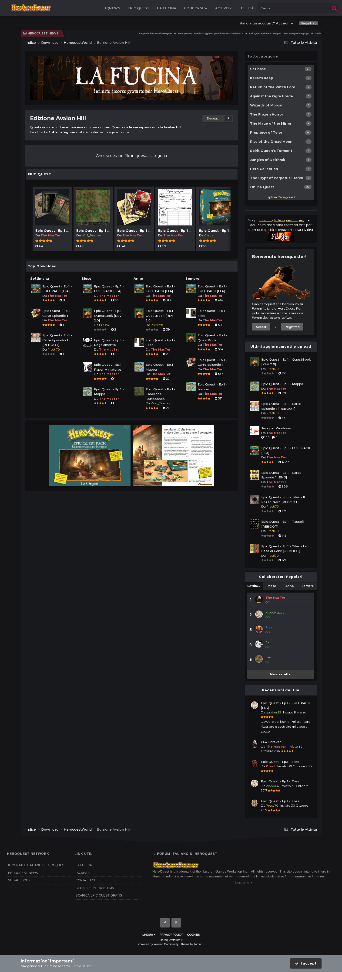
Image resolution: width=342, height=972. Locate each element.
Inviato (294, 712)
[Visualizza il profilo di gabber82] (254, 705)
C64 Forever (271, 742)
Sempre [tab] (308, 586)
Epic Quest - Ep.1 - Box (219, 231)
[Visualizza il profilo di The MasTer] (259, 599)
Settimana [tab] (255, 586)
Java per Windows (276, 428)
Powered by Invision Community (158, 944)
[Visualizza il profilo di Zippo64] (254, 783)
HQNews (112, 8)
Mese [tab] (272, 586)
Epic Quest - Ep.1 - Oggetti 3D (61, 231)
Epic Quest (138, 8)
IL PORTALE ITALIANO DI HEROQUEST (37, 865)
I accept (307, 963)
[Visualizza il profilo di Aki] (259, 644)
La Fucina (166, 8)
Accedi (261, 327)
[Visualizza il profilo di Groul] (254, 764)
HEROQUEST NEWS (23, 873)
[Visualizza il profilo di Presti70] (254, 803)
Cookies (193, 934)
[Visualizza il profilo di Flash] (259, 629)
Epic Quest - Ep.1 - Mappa (282, 384)
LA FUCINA (84, 865)
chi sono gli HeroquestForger (281, 220)
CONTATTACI (85, 880)
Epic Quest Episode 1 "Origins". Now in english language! (261, 33)
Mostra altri (281, 674)
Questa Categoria (312, 8)
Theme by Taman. (192, 944)
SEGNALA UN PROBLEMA (95, 888)
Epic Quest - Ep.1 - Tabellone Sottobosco (160, 394)
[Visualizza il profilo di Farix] (259, 659)
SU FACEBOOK (19, 880)
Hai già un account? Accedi (265, 23)
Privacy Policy (171, 934)
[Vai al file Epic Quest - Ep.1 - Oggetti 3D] (52, 207)
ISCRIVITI (83, 873)
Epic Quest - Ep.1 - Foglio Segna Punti (191, 231)
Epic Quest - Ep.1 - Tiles (280, 762)
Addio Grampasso (306, 33)
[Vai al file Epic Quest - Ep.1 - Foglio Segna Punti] (175, 207)
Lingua (148, 934)
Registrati (308, 23)
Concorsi (194, 8)
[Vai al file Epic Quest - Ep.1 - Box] (216, 207)
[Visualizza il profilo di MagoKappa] (259, 614)
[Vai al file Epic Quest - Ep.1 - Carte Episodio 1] (134, 207)
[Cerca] (334, 8)
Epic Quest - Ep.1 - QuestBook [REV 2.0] (109, 315)
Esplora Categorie (280, 197)
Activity (223, 8)
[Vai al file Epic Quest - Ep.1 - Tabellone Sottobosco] (93, 207)
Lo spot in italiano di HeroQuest (137, 33)
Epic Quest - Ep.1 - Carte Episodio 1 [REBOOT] (57, 340)
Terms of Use (81, 966)
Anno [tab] (289, 586)
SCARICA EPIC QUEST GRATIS (99, 895)
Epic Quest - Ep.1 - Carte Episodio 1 (147, 231)
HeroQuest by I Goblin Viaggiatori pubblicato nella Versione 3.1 (193, 33)
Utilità (246, 8)
